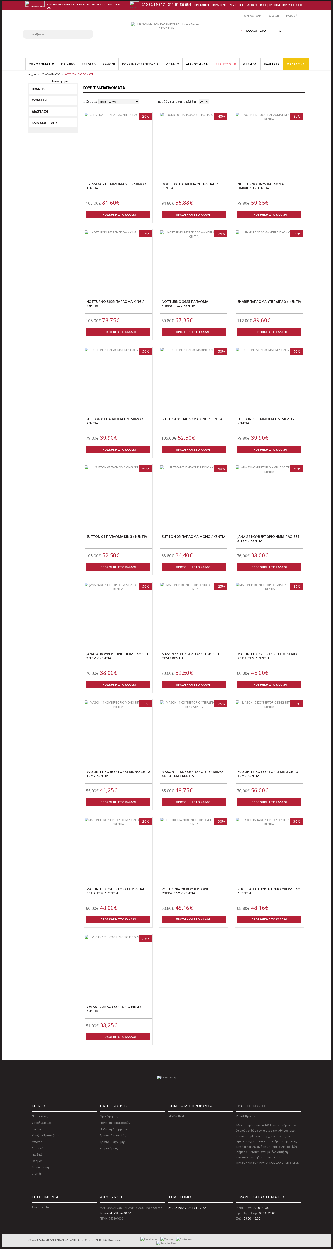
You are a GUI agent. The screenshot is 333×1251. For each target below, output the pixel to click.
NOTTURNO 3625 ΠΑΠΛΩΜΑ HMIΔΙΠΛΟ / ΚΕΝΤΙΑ (260, 186)
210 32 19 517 (153, 4)
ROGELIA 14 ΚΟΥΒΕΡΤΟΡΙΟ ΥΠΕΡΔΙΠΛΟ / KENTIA (268, 891)
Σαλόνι (36, 1129)
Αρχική (32, 74)
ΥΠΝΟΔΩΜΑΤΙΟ (50, 74)
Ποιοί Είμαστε (246, 1116)
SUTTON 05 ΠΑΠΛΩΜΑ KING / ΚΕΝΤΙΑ (116, 536)
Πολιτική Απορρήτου (114, 1129)
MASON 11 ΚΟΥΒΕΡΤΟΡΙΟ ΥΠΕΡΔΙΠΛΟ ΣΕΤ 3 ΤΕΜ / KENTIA (192, 773)
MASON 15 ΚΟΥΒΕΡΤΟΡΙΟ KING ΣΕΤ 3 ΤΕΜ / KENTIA (267, 773)
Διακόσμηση (40, 1167)
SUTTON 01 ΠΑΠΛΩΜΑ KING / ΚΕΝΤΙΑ (192, 419)
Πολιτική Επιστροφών (115, 1123)
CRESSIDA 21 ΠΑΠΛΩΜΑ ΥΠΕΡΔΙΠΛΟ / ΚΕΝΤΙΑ (116, 186)
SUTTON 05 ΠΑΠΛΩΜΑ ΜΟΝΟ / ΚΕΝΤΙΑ (193, 536)
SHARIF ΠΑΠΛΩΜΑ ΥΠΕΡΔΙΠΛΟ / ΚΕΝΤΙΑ (269, 301)
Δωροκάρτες (109, 1148)
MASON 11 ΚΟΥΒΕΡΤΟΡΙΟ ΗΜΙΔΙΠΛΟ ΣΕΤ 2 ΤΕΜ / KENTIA (267, 656)
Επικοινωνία (40, 1207)
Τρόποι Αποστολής (113, 1135)
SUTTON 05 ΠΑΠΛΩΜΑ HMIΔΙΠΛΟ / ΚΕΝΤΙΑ (265, 421)
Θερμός (37, 1161)
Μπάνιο (37, 1142)
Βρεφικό (37, 1148)
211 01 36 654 (179, 4)
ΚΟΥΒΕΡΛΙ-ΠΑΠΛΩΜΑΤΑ (79, 74)
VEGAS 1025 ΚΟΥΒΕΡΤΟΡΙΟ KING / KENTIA (113, 1008)
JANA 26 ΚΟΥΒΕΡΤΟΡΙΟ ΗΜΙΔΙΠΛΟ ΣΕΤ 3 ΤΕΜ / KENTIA (117, 656)
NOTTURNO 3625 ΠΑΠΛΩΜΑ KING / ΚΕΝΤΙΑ (115, 303)
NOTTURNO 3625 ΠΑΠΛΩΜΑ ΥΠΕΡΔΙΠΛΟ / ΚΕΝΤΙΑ (185, 303)
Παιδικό (37, 1155)
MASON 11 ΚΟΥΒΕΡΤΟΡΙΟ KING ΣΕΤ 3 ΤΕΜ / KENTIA (192, 656)
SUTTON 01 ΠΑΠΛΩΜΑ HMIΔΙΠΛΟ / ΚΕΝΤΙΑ (114, 421)
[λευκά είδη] (166, 1077)
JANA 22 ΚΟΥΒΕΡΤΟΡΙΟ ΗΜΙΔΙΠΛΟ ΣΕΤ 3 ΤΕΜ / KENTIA (268, 538)
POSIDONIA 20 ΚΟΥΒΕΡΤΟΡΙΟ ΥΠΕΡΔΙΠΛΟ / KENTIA (186, 891)
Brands (37, 1174)
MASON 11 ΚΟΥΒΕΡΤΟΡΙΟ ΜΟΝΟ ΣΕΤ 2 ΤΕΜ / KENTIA (118, 773)
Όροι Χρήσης (109, 1116)
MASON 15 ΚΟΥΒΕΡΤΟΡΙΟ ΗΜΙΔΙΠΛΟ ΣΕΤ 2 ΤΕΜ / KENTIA (116, 891)
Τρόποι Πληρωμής (112, 1142)
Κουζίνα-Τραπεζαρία (46, 1135)
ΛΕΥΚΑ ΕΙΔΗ (176, 1116)
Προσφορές (40, 1116)
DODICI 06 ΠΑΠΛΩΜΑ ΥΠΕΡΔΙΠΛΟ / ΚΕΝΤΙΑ (190, 186)
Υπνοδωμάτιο (41, 1123)
